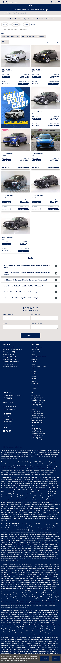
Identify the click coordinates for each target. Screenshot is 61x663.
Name (8, 314)
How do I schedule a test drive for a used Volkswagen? (21, 292)
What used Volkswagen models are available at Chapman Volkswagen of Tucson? (27, 266)
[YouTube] (9, 431)
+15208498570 (10, 402)
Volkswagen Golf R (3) (9, 354)
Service (33, 364)
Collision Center (35, 374)
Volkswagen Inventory (37, 347)
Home (3, 13)
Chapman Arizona (8, 419)
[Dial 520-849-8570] (55, 2)
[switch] (59, 2)
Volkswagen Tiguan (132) (10, 366)
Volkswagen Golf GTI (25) (9, 352)
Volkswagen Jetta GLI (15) (10, 359)
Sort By (46, 42)
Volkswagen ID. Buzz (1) (9, 357)
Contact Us (34, 378)
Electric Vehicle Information (39, 357)
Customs (33, 371)
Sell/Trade (34, 359)
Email (35, 314)
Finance (33, 361)
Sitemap (33, 388)
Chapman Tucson (7, 421)
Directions (34, 376)
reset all (33, 24)
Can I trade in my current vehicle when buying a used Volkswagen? (25, 280)
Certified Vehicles (36, 352)
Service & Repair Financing (38, 366)
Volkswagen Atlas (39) (9, 347)
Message (36, 323)
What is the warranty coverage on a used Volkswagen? (21, 298)
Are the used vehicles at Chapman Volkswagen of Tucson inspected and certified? (27, 273)
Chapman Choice (7, 416)
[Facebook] (3, 431)
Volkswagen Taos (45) (9, 364)
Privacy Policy (35, 386)
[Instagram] (6, 431)
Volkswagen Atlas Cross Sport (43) (12, 349)
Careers (33, 381)
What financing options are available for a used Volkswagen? (23, 286)
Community (34, 383)
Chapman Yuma (7, 424)
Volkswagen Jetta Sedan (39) (11, 361)
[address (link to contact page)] (51, 2)
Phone (5, 323)
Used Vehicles (35, 349)
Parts (32, 369)
